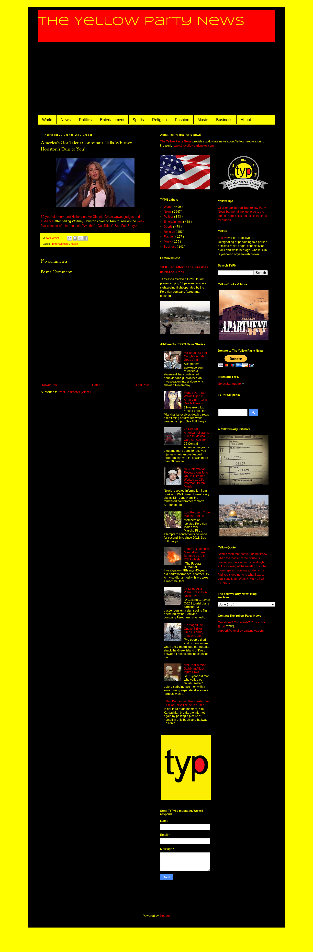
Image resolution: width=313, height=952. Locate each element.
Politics (85, 120)
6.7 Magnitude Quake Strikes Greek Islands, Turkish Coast (193, 630)
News (66, 120)
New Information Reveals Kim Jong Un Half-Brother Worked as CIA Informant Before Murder (196, 477)
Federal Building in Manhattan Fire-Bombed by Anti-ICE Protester (196, 554)
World (47, 120)
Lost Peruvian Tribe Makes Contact (197, 514)
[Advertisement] (156, 78)
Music (203, 120)
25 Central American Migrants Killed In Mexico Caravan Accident (196, 434)
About (246, 120)
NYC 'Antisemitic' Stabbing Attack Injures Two (195, 668)
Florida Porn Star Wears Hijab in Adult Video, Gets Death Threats (195, 398)
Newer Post (49, 385)
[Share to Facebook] (85, 238)
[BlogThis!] (75, 238)
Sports (138, 120)
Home (96, 385)
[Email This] (69, 238)
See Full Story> (126, 226)
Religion (159, 120)
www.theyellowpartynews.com (194, 145)
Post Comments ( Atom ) (75, 392)
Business (224, 120)
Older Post (142, 385)
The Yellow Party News (141, 21)
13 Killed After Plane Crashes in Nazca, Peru (195, 592)
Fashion (182, 120)
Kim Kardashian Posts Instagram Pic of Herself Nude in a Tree (188, 703)
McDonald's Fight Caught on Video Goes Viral (195, 356)
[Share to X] (80, 238)
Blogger (164, 915)
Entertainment (112, 120)
